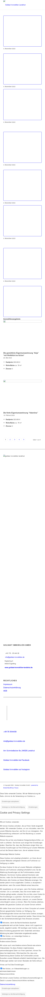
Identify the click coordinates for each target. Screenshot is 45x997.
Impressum (7, 684)
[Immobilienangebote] (22, 301)
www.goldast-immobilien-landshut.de (19, 667)
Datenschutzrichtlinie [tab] (7, 974)
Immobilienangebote (11, 319)
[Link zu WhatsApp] (5, 718)
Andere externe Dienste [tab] (8, 941)
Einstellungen (33, 807)
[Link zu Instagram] (5, 711)
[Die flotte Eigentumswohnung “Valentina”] (22, 395)
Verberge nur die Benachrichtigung (13, 807)
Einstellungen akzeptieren (10, 801)
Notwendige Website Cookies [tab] (10, 854)
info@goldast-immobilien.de (14, 657)
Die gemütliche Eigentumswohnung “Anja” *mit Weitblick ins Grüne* (21, 354)
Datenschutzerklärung (12, 687)
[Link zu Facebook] (5, 707)
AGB (5, 690)
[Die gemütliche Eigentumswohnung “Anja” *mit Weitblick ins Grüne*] (22, 335)
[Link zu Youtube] (5, 715)
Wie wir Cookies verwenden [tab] (9, 822)
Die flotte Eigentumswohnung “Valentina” (20, 412)
